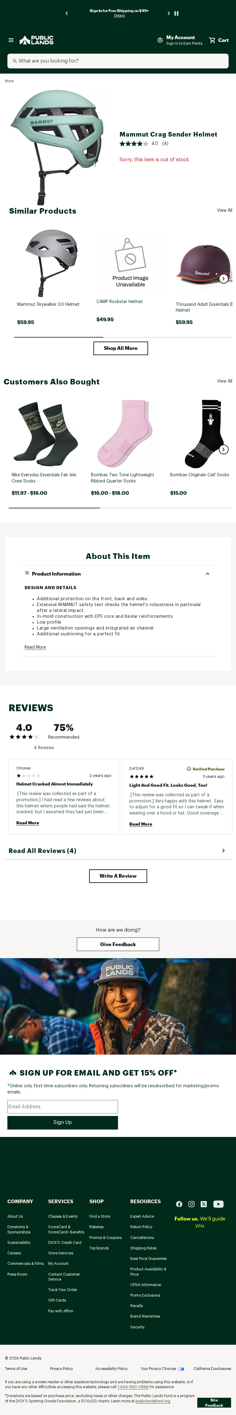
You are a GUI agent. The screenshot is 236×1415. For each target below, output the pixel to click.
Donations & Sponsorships (18, 1229)
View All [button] (224, 210)
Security (137, 1327)
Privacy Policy (61, 1369)
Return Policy (141, 1227)
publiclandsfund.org (153, 1401)
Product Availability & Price (148, 1271)
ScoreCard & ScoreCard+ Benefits (66, 1229)
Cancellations (142, 1238)
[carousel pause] (176, 13)
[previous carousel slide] (67, 13)
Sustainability (18, 1243)
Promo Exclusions (145, 1295)
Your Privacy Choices (158, 1369)
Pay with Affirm (60, 1311)
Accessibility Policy (111, 1369)
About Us (15, 1216)
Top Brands (99, 1248)
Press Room (17, 1274)
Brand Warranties (145, 1316)
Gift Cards (57, 1300)
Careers (14, 1253)
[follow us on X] (206, 1204)
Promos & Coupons (105, 1238)
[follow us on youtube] (218, 1204)
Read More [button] (35, 647)
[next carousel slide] (169, 13)
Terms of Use (16, 1369)
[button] (224, 279)
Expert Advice (142, 1216)
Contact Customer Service (64, 1277)
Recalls (136, 1306)
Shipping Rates (143, 1248)
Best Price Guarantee (148, 1259)
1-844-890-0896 (133, 1387)
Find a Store (99, 1216)
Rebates (96, 1227)
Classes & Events (62, 1216)
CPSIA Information (145, 1285)
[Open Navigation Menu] (11, 40)
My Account (58, 1263)
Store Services (60, 1253)
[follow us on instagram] (194, 1204)
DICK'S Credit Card (64, 1243)
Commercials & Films (25, 1263)
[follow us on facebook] (181, 1204)
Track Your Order (62, 1290)
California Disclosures (212, 1369)
